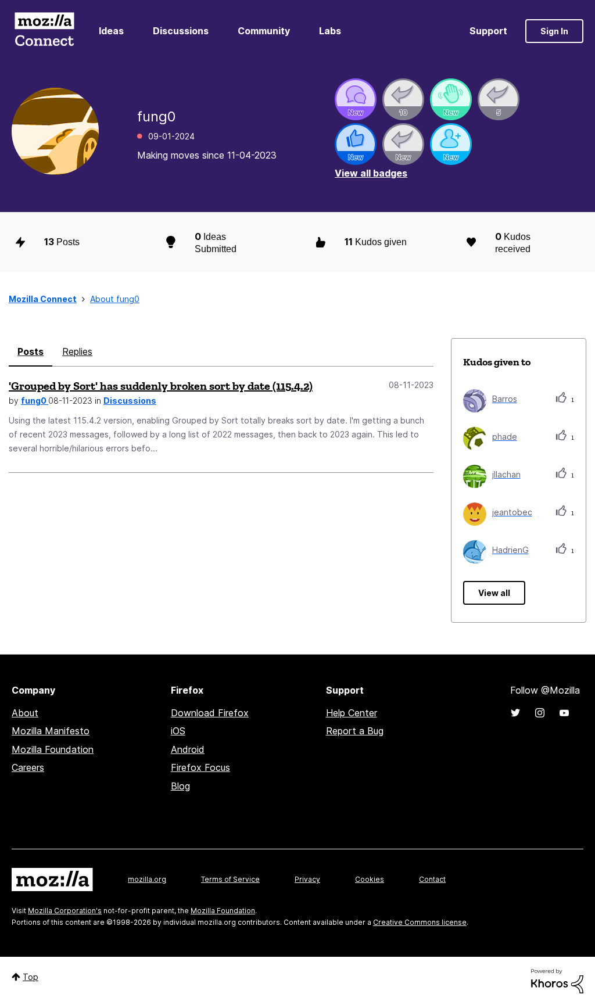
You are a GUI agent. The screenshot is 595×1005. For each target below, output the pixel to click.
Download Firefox (210, 713)
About (25, 713)
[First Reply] (403, 144)
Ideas (111, 31)
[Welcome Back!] (451, 99)
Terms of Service (230, 879)
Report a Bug (354, 731)
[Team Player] (356, 144)
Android (188, 749)
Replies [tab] (77, 351)
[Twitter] (515, 713)
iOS (178, 731)
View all (494, 593)
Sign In (554, 31)
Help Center (351, 713)
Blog (180, 786)
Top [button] (30, 977)
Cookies (369, 879)
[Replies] (403, 99)
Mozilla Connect (44, 31)
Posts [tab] (30, 351)
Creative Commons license (420, 922)
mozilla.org (147, 879)
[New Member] (451, 144)
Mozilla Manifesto (50, 731)
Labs (330, 31)
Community (264, 31)
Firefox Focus (200, 767)
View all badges (371, 173)
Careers (28, 767)
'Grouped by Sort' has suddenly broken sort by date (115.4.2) (161, 386)
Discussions (181, 31)
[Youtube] (564, 713)
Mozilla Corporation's (65, 910)
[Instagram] (540, 713)
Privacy (307, 879)
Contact (432, 879)
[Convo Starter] (356, 99)
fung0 (34, 400)
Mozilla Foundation (53, 749)
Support (488, 31)
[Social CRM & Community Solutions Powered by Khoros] (557, 980)
